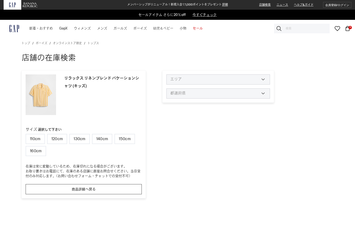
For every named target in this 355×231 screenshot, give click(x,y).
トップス (93, 43)
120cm (57, 139)
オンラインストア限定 (67, 43)
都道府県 (178, 93)
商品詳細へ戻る (84, 189)
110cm (35, 139)
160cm (36, 151)
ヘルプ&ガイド (303, 5)
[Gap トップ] (11, 28)
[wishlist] (337, 28)
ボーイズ (41, 43)
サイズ (44, 129)
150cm (125, 139)
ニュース (282, 5)
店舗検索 (265, 5)
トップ (25, 43)
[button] (337, 5)
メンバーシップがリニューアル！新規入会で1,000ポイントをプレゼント (177, 4)
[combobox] (302, 28)
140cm (102, 139)
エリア (176, 79)
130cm (79, 139)
